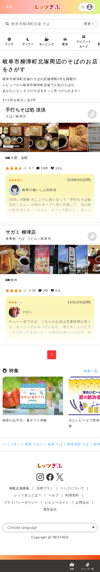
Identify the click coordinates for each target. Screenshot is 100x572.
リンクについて (72, 488)
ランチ (9, 44)
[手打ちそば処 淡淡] (50, 163)
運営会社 (50, 509)
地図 (72, 569)
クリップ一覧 (87, 569)
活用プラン (44, 488)
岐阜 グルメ (34, 444)
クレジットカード (83, 44)
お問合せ (82, 502)
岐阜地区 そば (78, 444)
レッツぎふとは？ (28, 495)
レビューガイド (57, 502)
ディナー (28, 44)
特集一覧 (90, 371)
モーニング (46, 44)
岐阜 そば (55, 444)
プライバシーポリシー (21, 502)
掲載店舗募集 (19, 488)
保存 (92, 114)
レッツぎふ (11, 444)
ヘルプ (53, 495)
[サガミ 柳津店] (50, 285)
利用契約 (72, 495)
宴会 (65, 44)
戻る (9, 7)
